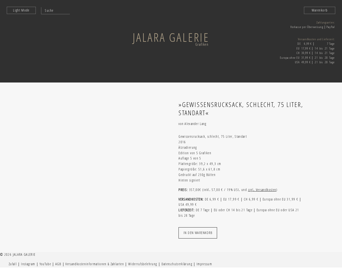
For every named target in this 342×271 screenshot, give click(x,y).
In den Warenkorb (198, 232)
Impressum (204, 264)
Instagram (28, 264)
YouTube (45, 264)
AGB (58, 264)
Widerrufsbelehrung (142, 264)
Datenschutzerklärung (176, 264)
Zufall (13, 264)
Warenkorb (319, 10)
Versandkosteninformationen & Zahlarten (94, 264)
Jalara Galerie (171, 37)
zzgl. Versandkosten (262, 190)
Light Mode (21, 10)
